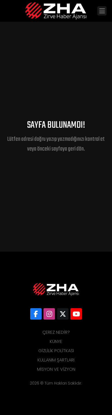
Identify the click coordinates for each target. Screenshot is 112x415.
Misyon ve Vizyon (56, 369)
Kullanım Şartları (56, 360)
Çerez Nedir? (56, 332)
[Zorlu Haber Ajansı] (36, 314)
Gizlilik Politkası (56, 351)
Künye (56, 341)
